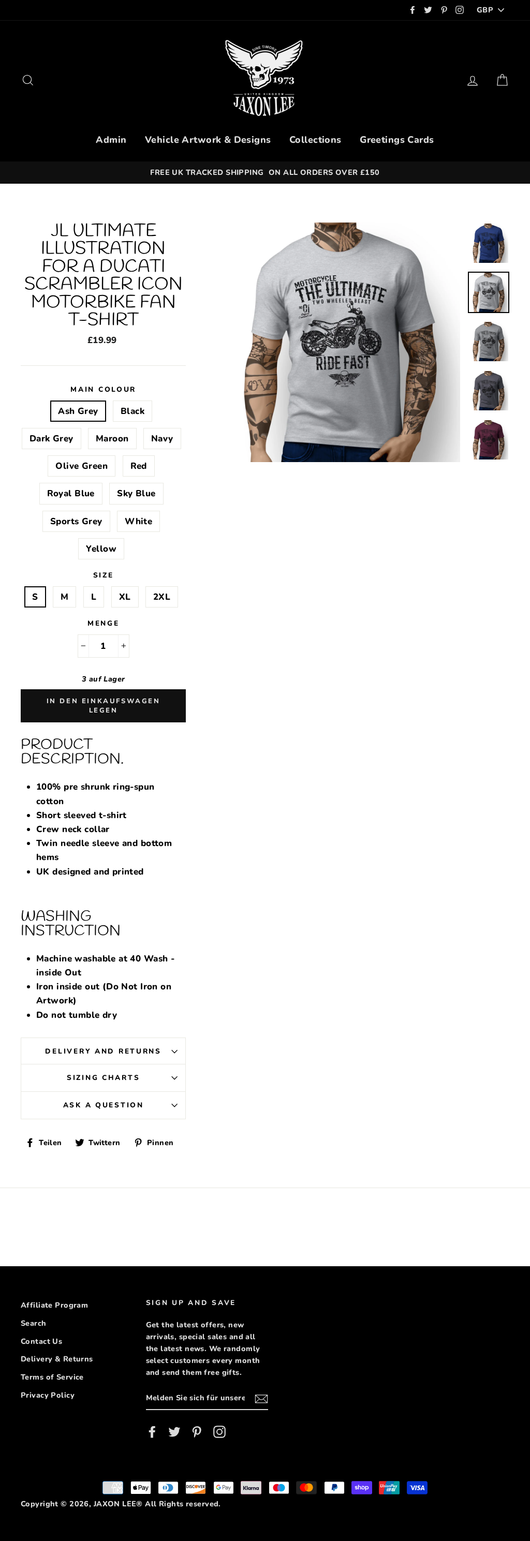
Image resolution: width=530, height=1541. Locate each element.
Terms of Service (52, 1377)
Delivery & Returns (57, 1359)
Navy (162, 438)
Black (132, 411)
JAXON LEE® (118, 1504)
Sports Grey (76, 521)
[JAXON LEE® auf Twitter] (174, 1432)
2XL (161, 597)
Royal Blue (71, 493)
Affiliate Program (54, 1305)
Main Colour (103, 389)
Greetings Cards (397, 140)
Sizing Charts (103, 1078)
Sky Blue (136, 493)
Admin (111, 140)
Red (138, 466)
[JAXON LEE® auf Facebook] (152, 1432)
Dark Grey (51, 438)
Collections (315, 140)
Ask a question (103, 1105)
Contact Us (41, 1341)
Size (103, 575)
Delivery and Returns (103, 1051)
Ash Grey (78, 411)
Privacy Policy (48, 1395)
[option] (265, 173)
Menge (103, 623)
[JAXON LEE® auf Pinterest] (196, 1432)
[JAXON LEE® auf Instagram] (219, 1432)
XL (125, 597)
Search (34, 1323)
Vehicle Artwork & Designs (208, 140)
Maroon (112, 438)
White (138, 521)
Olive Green (81, 466)
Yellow (101, 549)
